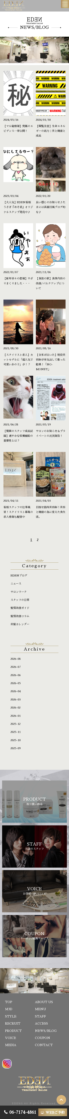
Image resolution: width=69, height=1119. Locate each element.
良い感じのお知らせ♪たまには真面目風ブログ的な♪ (50, 207)
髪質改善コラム (20, 616)
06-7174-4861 (22, 1112)
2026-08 (16, 658)
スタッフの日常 (20, 600)
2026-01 (16, 715)
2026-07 (16, 667)
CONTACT (44, 1045)
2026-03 (16, 699)
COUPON (42, 1038)
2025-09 (16, 748)
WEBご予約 (55, 1112)
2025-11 (16, 732)
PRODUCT (13, 1030)
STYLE (10, 1016)
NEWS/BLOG (46, 1030)
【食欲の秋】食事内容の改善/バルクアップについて (50, 283)
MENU (40, 1009)
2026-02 (16, 707)
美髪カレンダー (20, 624)
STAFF (40, 1016)
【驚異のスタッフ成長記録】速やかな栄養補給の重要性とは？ (18, 436)
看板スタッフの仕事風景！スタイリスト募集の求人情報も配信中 (18, 512)
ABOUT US (44, 1002)
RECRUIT (12, 1023)
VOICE (10, 1038)
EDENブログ (19, 575)
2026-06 (16, 675)
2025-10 (16, 740)
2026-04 (16, 691)
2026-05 (16, 683)
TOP (8, 1002)
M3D (8, 1009)
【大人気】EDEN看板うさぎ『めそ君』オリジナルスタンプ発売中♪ (18, 207)
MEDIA (10, 1045)
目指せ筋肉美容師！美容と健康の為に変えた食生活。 (50, 512)
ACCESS (41, 1023)
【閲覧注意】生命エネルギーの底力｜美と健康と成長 (50, 131)
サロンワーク (19, 591)
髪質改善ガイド (20, 608)
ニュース (16, 583)
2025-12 (16, 724)
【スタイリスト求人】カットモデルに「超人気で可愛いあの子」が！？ (18, 359)
